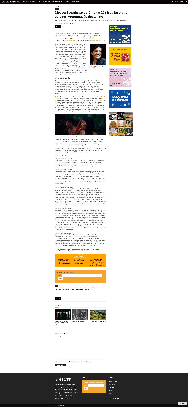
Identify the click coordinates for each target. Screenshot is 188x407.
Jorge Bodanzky (99, 287)
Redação (58, 23)
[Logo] (11, 2)
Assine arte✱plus (113, 381)
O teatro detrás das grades (78, 321)
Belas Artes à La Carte (98, 40)
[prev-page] (56, 327)
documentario (67, 287)
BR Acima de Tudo (88, 286)
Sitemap (111, 393)
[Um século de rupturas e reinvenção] (98, 314)
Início (56, 6)
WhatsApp (111, 387)
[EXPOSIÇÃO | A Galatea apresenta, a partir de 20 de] (121, 132)
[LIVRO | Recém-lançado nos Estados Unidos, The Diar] (129, 132)
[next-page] (58, 327)
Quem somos (112, 384)
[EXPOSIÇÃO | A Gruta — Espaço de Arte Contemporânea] (113, 132)
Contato (111, 390)
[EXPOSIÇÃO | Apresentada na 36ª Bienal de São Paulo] (129, 116)
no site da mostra (73, 40)
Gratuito (92, 287)
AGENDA (25, 1)
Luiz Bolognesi (58, 289)
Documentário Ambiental (76, 287)
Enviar (60, 278)
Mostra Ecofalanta (66, 289)
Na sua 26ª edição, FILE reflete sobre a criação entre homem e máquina (61, 323)
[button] (186, 2)
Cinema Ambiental (59, 287)
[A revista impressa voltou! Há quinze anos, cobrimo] (113, 116)
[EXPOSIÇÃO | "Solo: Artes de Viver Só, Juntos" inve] (113, 124)
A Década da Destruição (63, 286)
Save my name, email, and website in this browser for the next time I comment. (73, 361)
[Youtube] (182, 2)
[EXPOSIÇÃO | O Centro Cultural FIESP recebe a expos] (121, 116)
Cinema (57, 9)
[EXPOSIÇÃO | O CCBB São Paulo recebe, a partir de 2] (121, 124)
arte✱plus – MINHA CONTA (72, 1)
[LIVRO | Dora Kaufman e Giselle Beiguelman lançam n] (129, 124)
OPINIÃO (39, 1)
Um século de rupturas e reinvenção (98, 321)
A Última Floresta (73, 286)
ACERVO (32, 1)
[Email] (59, 26)
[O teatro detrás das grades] (80, 314)
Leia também (59, 306)
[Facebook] (172, 2)
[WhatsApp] (180, 2)
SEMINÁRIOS (46, 1)
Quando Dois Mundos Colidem (77, 289)
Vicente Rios (87, 289)
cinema (94, 286)
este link (80, 251)
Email (59, 275)
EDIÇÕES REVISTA (57, 1)
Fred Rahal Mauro (86, 287)
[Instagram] (175, 2)
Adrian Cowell (80, 286)
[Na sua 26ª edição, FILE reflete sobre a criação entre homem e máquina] (63, 314)
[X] (177, 2)
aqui (100, 100)
